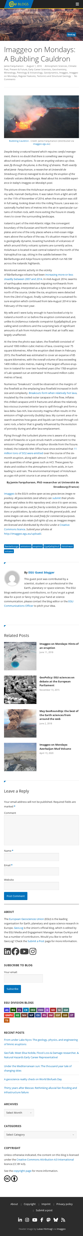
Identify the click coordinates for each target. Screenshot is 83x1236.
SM (51, 1015)
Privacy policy (64, 1204)
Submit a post (44, 1210)
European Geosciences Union (26, 919)
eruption (37, 546)
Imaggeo (63, 72)
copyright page (22, 1171)
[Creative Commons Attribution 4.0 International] (7, 1181)
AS (6, 1010)
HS (17, 1015)
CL (19, 1010)
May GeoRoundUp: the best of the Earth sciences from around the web (58, 715)
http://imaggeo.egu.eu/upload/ (22, 533)
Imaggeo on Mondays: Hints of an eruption (59, 646)
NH (24, 1015)
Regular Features (27, 76)
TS (6, 1020)
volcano (9, 551)
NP (31, 1015)
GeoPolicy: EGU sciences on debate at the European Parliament (57, 681)
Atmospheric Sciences (56, 65)
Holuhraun (67, 546)
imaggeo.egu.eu (41, 143)
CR (26, 1010)
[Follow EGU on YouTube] (34, 1220)
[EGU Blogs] (19, 7)
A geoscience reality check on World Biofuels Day (33, 1079)
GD (53, 1010)
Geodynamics (51, 72)
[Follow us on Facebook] (15, 951)
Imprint (46, 1204)
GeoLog (18, 928)
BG (13, 1010)
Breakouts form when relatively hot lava (53, 393)
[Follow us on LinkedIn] (7, 951)
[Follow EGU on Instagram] (27, 1220)
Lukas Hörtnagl (45, 1228)
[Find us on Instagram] (32, 951)
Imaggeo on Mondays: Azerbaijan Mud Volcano (55, 746)
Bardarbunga (11, 546)
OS (38, 1015)
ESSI (40, 1010)
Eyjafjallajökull (51, 546)
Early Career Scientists (39, 69)
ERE (33, 1010)
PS (44, 1015)
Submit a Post (36, 941)
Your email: (10, 972)
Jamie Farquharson (14, 65)
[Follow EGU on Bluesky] (56, 1220)
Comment (10, 813)
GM (66, 1010)
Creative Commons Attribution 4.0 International (45, 1159)
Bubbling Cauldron (19, 140)
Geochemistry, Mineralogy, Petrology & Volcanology (35, 71)
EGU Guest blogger (41, 572)
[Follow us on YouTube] (24, 951)
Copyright (30, 1204)
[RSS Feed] (63, 1220)
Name (7, 851)
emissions (26, 546)
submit (56, 498)
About (14, 1204)
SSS (65, 1015)
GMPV (9, 1015)
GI (59, 1010)
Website (9, 880)
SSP (58, 1015)
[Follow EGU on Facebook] (41, 1220)
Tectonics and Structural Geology (54, 76)
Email (7, 865)
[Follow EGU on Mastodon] (48, 1220)
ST (71, 1015)
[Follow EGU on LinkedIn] (20, 1220)
